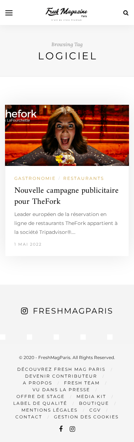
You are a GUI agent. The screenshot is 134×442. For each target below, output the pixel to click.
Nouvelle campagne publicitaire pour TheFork (66, 196)
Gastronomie (35, 178)
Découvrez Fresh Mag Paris (61, 369)
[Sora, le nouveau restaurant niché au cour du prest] (110, 337)
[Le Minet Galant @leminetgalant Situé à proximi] (83, 337)
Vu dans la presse (61, 389)
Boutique (94, 403)
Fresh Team (82, 382)
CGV (95, 410)
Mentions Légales (49, 410)
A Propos (37, 382)
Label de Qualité (40, 403)
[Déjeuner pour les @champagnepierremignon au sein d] (56, 337)
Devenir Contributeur (61, 376)
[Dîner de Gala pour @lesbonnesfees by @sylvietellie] (2, 337)
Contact (28, 416)
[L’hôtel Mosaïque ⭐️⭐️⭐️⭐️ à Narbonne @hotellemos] (29, 337)
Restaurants (83, 178)
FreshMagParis (73, 311)
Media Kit (91, 396)
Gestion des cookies (86, 416)
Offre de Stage (40, 396)
